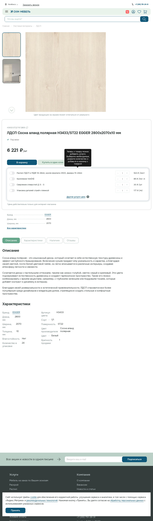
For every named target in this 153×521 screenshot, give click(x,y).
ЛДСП (38, 26)
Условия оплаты (17, 516)
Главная (5, 26)
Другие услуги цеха (76, 197)
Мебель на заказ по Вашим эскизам (28, 480)
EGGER (48, 214)
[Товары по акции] (127, 12)
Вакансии (82, 484)
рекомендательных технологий (42, 500)
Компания (83, 474)
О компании (83, 480)
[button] (11, 110)
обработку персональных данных (127, 500)
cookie (33, 497)
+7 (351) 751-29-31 (141, 4)
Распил (13, 489)
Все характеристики (16, 228)
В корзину (22, 162)
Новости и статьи (86, 489)
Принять (15, 510)
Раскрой (13, 484)
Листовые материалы (22, 26)
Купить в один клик (52, 162)
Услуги (13, 474)
